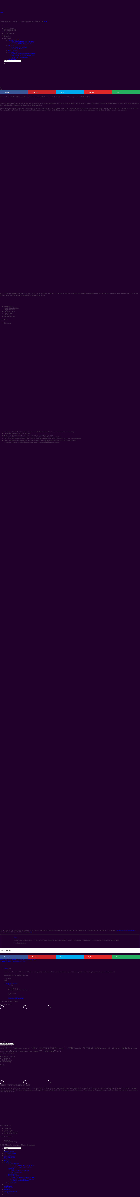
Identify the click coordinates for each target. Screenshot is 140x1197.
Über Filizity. (8, 1128)
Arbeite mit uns (8, 1130)
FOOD (1, 12)
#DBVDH (2, 1048)
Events (27, 1048)
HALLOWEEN (12, 1174)
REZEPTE (7, 1160)
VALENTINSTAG (13, 1164)
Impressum (7, 1140)
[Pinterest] (4, 951)
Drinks (15, 1048)
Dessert (8, 1048)
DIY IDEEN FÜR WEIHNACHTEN (22, 1179)
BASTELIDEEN (9, 1152)
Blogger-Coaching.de (8, 1056)
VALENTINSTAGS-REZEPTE (21, 1167)
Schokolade (2, 1051)
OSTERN (11, 1169)
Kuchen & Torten (91, 1047)
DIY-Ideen (9, 1088)
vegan (30, 1051)
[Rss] (10, 951)
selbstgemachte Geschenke (106, 1088)
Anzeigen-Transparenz (10, 1132)
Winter (57, 1051)
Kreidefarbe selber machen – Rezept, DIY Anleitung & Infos (18, 959)
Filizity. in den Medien (10, 1133)
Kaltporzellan (77, 1048)
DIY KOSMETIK (9, 1157)
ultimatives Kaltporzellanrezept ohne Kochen (101, 1090)
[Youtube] (7, 951)
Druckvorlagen (21, 1048)
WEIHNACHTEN (13, 1176)
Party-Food (127, 1048)
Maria (6, 968)
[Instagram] (2, 951)
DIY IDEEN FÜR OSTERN (20, 1170)
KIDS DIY (7, 1159)
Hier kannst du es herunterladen (125, 930)
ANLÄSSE (7, 1162)
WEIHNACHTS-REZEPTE (20, 1181)
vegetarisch (36, 1051)
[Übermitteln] (4, 1150)
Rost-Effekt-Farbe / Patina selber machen (12, 961)
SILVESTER (12, 1182)
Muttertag (103, 1048)
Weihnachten (46, 1050)
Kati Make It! (6, 1058)
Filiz (45, 21)
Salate (135, 1048)
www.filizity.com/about (19, 943)
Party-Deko (117, 1048)
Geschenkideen (46, 1047)
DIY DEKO (7, 1155)
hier (31, 932)
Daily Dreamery (7, 1060)
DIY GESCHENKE (10, 1153)
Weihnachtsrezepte (66, 1090)
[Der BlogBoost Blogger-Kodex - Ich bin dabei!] (14, 1038)
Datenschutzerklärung (10, 1142)
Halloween (59, 1048)
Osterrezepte (79, 1090)
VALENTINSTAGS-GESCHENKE (22, 1165)
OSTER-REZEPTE (17, 1172)
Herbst (68, 1047)
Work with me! (8, 1188)
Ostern (110, 1048)
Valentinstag (24, 1051)
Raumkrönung (6, 1062)
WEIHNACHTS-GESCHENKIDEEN (23, 1177)
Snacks (8, 1051)
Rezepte (17, 1088)
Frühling (34, 1048)
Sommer (15, 1050)
